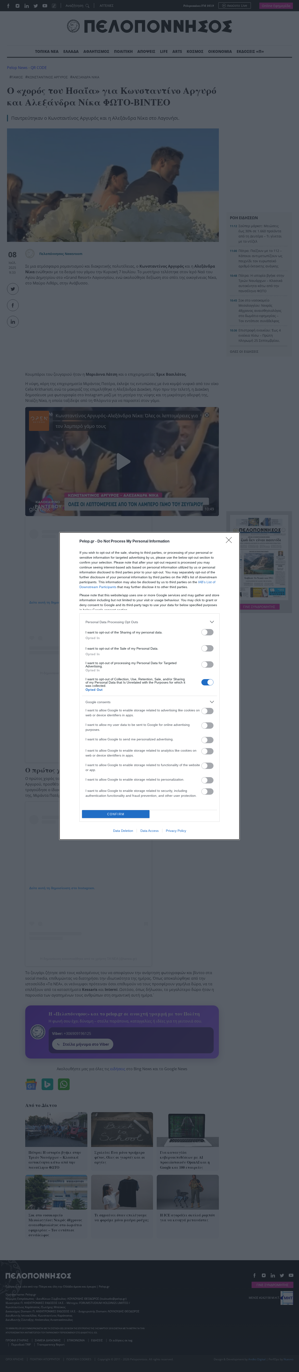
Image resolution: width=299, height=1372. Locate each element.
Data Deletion (123, 831)
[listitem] (149, 621)
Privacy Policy (176, 831)
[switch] (207, 632)
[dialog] (149, 686)
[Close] (230, 541)
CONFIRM (116, 814)
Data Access (149, 831)
